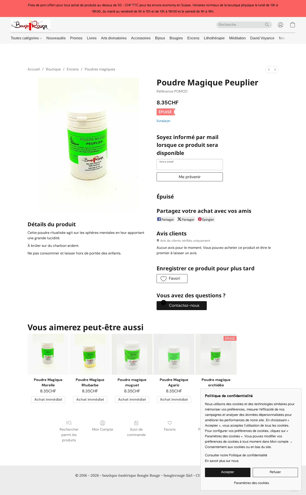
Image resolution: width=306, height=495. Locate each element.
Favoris (170, 429)
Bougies (176, 38)
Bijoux (160, 38)
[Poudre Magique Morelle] (48, 354)
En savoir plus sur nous (222, 461)
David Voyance (262, 38)
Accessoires (141, 38)
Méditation (237, 38)
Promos (76, 38)
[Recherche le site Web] (267, 24)
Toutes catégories (25, 38)
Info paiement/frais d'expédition (146, 483)
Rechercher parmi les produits (69, 434)
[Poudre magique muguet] (132, 354)
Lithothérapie (214, 38)
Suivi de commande (136, 432)
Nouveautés (56, 38)
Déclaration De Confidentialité (97, 483)
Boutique (53, 69)
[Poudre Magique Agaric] (173, 354)
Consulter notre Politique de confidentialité (236, 455)
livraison (163, 120)
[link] (251, 481)
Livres (92, 38)
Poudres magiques (100, 69)
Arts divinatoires (114, 38)
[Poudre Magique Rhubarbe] (90, 354)
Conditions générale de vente (49, 483)
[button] (30, 24)
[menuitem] (269, 69)
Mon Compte (102, 429)
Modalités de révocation (191, 483)
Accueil (34, 69)
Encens (193, 38)
